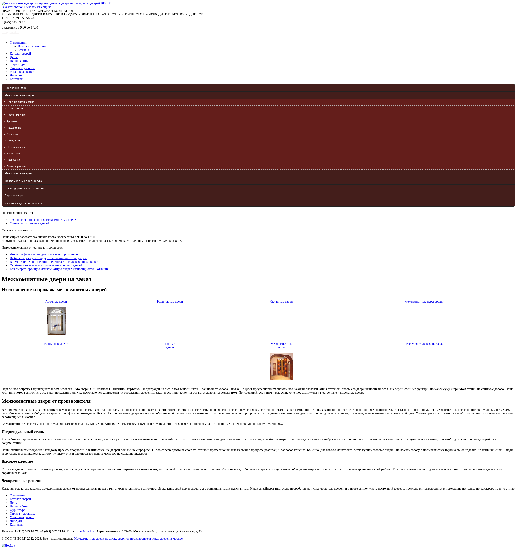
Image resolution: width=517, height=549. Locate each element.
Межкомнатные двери (19, 95)
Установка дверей (22, 71)
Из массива (13, 153)
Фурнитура (17, 64)
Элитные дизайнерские (20, 102)
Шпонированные (16, 147)
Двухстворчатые (16, 166)
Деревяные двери (16, 87)
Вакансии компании (32, 46)
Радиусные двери (56, 343)
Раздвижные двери (170, 301)
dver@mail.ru (10, 32)
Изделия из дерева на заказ (23, 203)
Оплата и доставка (22, 68)
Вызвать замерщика (37, 7)
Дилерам (16, 75)
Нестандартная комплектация (24, 188)
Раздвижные (14, 127)
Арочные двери (56, 301)
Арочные (12, 121)
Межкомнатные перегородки (24, 180)
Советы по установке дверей (29, 223)
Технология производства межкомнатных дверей (44, 219)
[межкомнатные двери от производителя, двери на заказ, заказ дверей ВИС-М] (56, 3)
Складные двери (281, 301)
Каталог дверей (20, 53)
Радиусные (13, 140)
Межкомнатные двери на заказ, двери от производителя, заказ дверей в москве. (128, 538)
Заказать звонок (12, 7)
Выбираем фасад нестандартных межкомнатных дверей (48, 258)
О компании (18, 42)
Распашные (14, 159)
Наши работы (19, 60)
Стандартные (15, 108)
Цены (14, 57)
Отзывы (23, 50)
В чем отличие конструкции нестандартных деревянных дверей (54, 261)
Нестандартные (16, 115)
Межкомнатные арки (18, 173)
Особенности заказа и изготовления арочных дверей (46, 265)
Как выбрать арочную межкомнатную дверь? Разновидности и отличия (59, 269)
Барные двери (14, 195)
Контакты (16, 79)
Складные (13, 134)
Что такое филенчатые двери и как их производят (44, 254)
